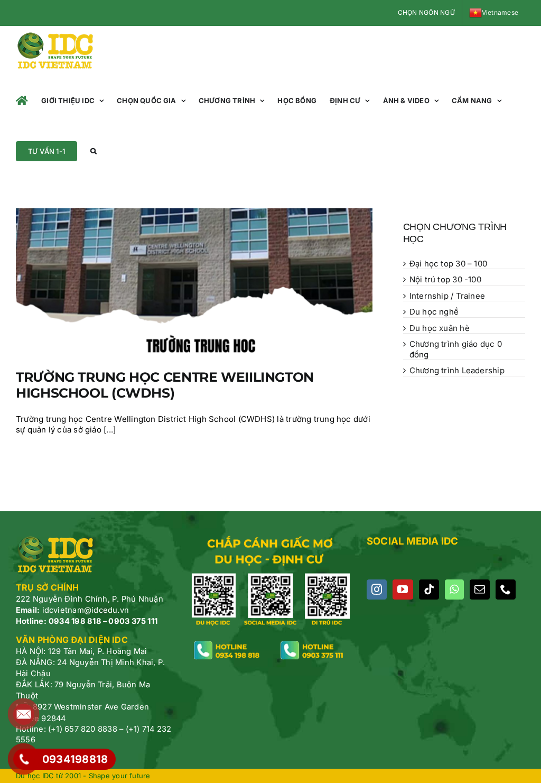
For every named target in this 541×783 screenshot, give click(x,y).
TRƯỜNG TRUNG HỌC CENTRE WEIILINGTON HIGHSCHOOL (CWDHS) (165, 385)
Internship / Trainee (447, 296)
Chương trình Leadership (457, 370)
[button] (93, 151)
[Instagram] (377, 589)
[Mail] (480, 589)
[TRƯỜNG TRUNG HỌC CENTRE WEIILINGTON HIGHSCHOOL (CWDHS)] (194, 280)
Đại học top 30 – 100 (448, 264)
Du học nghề (434, 312)
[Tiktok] (429, 589)
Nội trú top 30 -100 (445, 279)
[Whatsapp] (454, 589)
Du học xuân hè (439, 328)
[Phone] (506, 589)
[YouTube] (403, 589)
